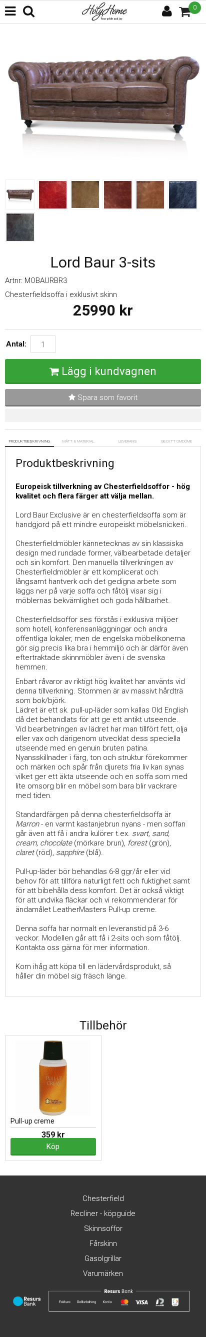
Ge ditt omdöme (176, 441)
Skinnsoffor (103, 1228)
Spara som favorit (107, 397)
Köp (53, 1146)
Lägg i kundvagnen (109, 371)
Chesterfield (103, 1198)
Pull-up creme (32, 1121)
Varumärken (103, 1273)
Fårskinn (103, 1243)
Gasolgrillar (103, 1258)
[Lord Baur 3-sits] (103, 170)
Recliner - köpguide (103, 1213)
